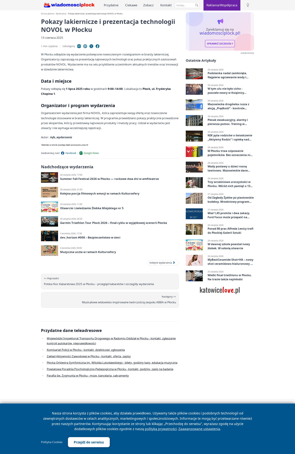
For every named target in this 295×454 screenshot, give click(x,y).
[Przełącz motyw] (247, 5)
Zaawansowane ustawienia (199, 429)
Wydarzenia (61, 13)
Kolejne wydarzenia (161, 262)
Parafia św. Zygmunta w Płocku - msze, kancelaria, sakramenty (88, 375)
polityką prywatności (161, 429)
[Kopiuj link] (79, 46)
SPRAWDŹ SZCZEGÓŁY (220, 43)
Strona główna (47, 13)
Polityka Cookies (51, 442)
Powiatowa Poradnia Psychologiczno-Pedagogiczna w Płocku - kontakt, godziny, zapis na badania (110, 369)
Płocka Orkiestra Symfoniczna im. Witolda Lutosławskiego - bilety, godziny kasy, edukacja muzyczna (112, 362)
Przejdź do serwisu (89, 442)
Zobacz (148, 5)
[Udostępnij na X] (91, 46)
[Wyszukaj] (197, 5)
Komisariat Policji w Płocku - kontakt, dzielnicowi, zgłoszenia (86, 350)
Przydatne (111, 5)
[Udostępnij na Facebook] (97, 46)
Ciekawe (131, 5)
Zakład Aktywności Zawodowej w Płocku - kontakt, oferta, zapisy (89, 356)
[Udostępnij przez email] (85, 46)
